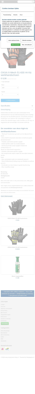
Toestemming (7, 14)
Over (21, 14)
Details (15, 14)
